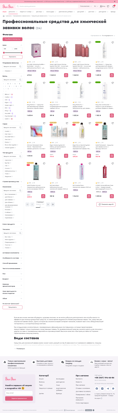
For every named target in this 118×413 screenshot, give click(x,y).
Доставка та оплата (83, 391)
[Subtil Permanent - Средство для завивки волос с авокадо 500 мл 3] (104, 140)
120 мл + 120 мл (32, 70)
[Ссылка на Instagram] (102, 388)
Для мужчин (102, 11)
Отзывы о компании (83, 388)
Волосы (41, 382)
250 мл (52, 111)
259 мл (29, 151)
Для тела (91, 11)
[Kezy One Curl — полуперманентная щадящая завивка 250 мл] (59, 99)
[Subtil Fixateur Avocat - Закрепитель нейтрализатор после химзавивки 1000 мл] (36, 180)
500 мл (98, 111)
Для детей (80, 11)
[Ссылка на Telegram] (108, 388)
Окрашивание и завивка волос (21, 15)
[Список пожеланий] (44, 42)
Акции (4, 11)
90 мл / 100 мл (54, 70)
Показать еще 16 (107, 204)
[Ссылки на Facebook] (97, 388)
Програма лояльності (79, 399)
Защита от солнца (25, 11)
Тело (41, 385)
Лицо (58, 385)
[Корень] (4, 16)
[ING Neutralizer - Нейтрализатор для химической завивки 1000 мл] (59, 180)
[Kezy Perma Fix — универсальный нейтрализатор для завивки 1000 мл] (81, 99)
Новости (79, 382)
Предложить (12, 307)
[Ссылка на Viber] (113, 388)
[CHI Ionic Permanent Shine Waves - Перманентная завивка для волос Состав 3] (36, 140)
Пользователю (85, 6)
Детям (41, 393)
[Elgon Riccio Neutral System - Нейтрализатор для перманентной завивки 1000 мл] (81, 140)
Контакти (79, 379)
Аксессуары (50, 11)
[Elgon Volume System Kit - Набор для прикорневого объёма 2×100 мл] (59, 140)
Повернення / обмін (83, 394)
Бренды (113, 11)
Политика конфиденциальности (11, 410)
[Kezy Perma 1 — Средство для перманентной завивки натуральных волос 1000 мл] (104, 59)
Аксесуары (60, 379)
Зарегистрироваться (19, 398)
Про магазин (80, 385)
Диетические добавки (66, 11)
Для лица (39, 11)
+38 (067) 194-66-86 (104, 378)
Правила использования (29, 410)
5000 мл (98, 191)
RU (95, 6)
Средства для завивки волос (39, 15)
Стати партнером (82, 403)
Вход (103, 6)
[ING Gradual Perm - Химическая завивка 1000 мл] (81, 180)
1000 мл (98, 70)
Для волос (12, 11)
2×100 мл (53, 151)
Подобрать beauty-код (12, 39)
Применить (12, 56)
